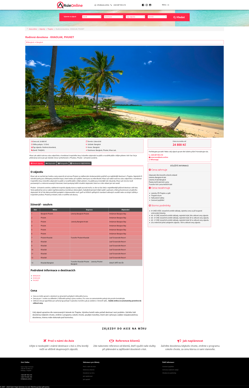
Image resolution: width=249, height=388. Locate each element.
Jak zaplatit (86, 379)
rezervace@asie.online (159, 157)
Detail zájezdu (37, 163)
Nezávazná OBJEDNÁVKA (81, 163)
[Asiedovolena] (143, 5)
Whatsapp (154, 160)
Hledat (180, 17)
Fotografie (64, 163)
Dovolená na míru (89, 373)
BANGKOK (36, 276)
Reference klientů (127, 341)
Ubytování (51, 163)
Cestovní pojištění (168, 366)
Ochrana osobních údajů (170, 370)
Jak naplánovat (192, 341)
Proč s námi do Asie (60, 341)
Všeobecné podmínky (169, 373)
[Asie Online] (70, 4)
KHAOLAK (36, 278)
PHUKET (36, 280)
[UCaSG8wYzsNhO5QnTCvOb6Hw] (150, 5)
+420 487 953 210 (156, 155)
